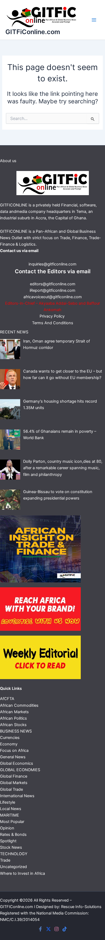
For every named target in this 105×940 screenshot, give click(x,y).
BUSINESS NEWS (16, 731)
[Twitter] (48, 929)
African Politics (13, 718)
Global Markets (13, 782)
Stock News (11, 847)
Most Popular (12, 821)
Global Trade (11, 789)
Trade (5, 860)
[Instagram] (56, 929)
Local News (10, 808)
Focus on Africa (14, 750)
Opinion (7, 828)
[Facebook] (40, 929)
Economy (9, 744)
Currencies (10, 737)
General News (13, 757)
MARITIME (9, 815)
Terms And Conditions (52, 322)
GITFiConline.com (32, 32)
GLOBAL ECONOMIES (20, 769)
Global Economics (16, 763)
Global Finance (13, 776)
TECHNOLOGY (13, 853)
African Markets (14, 711)
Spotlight (8, 841)
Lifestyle (7, 802)
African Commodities (19, 705)
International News (17, 795)
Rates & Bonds (13, 834)
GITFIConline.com (16, 906)
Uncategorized (13, 866)
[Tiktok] (64, 929)
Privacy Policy (53, 316)
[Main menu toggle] (94, 19)
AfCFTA (7, 698)
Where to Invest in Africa (22, 873)
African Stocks (13, 724)
